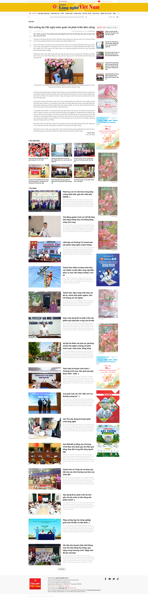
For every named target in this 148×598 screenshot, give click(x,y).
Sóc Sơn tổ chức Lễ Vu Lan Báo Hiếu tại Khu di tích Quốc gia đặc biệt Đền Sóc (83, 160)
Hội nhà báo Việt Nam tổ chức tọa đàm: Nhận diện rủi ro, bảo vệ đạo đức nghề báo (61, 160)
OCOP (62, 13)
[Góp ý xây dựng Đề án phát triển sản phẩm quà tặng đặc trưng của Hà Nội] (45, 327)
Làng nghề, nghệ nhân (43, 13)
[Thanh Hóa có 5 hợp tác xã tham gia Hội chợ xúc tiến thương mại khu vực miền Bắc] (45, 478)
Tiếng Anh (99, 1)
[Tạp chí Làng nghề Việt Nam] (35, 583)
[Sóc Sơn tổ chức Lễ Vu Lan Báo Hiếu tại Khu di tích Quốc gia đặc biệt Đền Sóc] (84, 150)
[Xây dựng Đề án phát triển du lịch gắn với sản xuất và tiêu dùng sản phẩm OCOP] (45, 504)
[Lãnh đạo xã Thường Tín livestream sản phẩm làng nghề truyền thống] (45, 251)
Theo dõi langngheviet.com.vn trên (80, 31)
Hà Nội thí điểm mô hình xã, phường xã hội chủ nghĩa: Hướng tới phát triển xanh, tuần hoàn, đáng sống (78, 345)
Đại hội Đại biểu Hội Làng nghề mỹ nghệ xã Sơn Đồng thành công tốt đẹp (61, 180)
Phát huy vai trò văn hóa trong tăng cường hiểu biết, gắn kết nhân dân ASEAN (78, 194)
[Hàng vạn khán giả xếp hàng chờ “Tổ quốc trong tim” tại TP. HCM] (39, 150)
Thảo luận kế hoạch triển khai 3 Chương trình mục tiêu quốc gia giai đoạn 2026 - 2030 (78, 371)
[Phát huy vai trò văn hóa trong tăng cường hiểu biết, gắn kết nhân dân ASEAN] (45, 201)
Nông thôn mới (55, 13)
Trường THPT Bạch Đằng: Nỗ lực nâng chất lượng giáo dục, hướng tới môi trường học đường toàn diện (39, 181)
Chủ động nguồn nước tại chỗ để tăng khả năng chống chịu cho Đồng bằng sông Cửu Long (79, 219)
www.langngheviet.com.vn (94, 590)
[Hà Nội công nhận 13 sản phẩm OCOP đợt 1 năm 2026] (84, 171)
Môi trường (96, 13)
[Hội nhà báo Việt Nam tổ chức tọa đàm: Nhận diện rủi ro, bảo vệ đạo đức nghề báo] (61, 150)
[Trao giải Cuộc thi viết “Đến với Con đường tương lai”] (45, 403)
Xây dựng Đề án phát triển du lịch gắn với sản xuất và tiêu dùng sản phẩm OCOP (77, 497)
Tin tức (34, 13)
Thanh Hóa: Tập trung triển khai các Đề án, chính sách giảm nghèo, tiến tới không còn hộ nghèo (78, 295)
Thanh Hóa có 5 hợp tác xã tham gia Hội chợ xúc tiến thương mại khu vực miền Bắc (79, 472)
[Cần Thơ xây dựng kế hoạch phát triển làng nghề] (45, 428)
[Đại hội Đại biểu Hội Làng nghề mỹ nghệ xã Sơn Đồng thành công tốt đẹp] (61, 171)
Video (114, 13)
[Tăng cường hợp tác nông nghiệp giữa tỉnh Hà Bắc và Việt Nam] (45, 529)
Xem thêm (61, 569)
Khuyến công (68, 13)
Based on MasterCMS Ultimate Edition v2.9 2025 (41, 596)
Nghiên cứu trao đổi (106, 13)
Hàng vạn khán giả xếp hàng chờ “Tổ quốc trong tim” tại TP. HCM (58, 17)
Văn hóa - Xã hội (87, 13)
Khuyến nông (77, 13)
